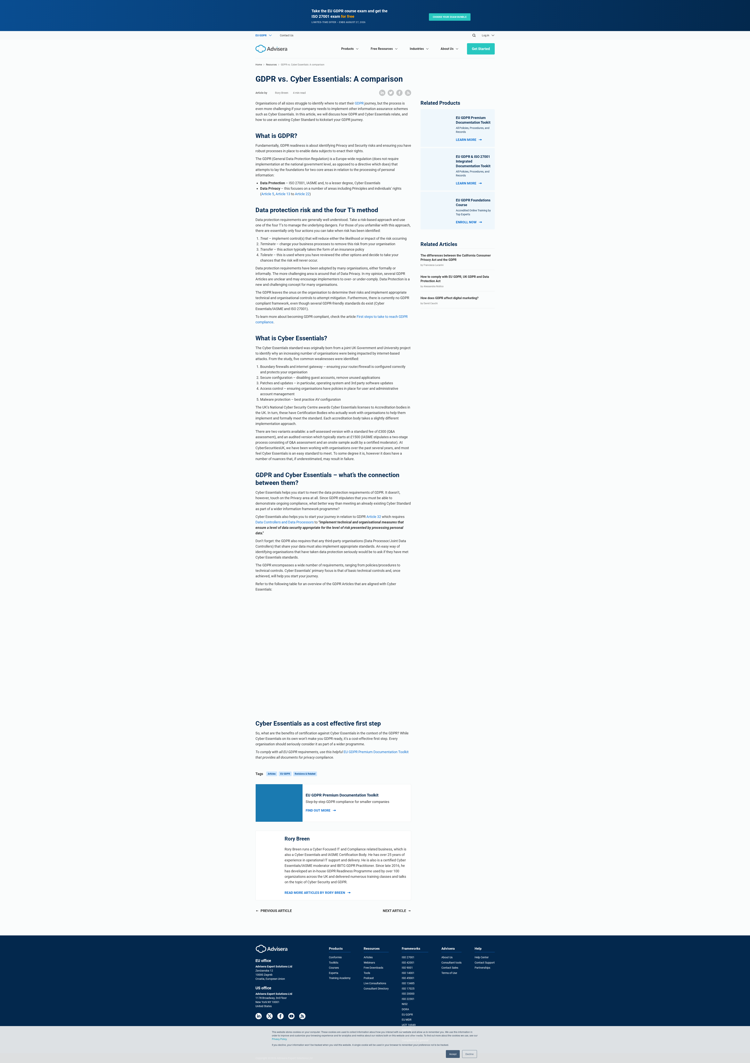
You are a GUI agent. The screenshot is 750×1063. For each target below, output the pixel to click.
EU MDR (407, 1019)
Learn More (466, 140)
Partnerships (482, 967)
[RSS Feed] (302, 1016)
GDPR (359, 103)
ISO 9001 (407, 967)
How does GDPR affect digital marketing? (450, 298)
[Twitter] (269, 1016)
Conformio (335, 957)
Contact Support (485, 962)
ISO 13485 (408, 983)
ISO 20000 (408, 993)
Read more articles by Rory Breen (315, 893)
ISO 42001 (408, 962)
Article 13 (283, 194)
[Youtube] (291, 1016)
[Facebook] (280, 1016)
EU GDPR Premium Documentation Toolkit (376, 752)
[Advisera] (271, 949)
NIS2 (405, 1004)
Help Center (482, 957)
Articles (272, 773)
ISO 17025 (408, 988)
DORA (405, 1009)
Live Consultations (375, 983)
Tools (367, 972)
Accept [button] (452, 1054)
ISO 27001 (408, 957)
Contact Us (286, 35)
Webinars (369, 962)
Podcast (369, 978)
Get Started (481, 49)
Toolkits (333, 962)
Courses (334, 967)
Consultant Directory (376, 988)
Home (258, 64)
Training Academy (340, 978)
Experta (333, 972)
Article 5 (267, 194)
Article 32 (373, 517)
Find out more (318, 810)
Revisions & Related (305, 773)
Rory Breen (281, 92)
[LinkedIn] (258, 1016)
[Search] (474, 35)
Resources (271, 64)
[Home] (272, 49)
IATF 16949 (409, 1024)
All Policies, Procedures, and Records (472, 129)
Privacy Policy (279, 1039)
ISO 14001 (408, 972)
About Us (447, 957)
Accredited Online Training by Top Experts (473, 212)
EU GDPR (285, 773)
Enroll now (466, 222)
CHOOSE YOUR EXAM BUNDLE (450, 17)
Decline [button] (469, 1054)
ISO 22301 (408, 998)
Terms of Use (449, 972)
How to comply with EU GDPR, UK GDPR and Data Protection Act (455, 279)
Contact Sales (449, 967)
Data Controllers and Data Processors (284, 522)
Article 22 (302, 194)
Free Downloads (373, 967)
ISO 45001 (408, 978)
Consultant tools (451, 962)
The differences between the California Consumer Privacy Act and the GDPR (456, 258)
